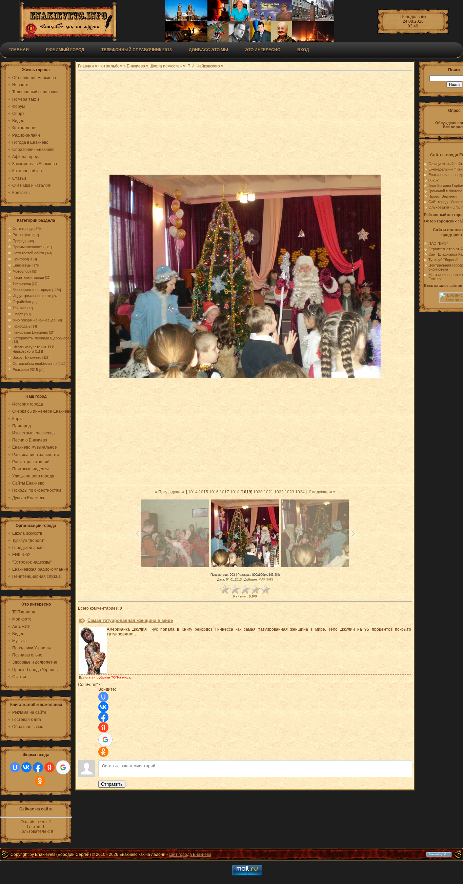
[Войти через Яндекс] (49, 767)
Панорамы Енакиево (30, 332)
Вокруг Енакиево (27, 357)
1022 (279, 492)
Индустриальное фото (32, 296)
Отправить (112, 784)
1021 (268, 492)
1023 (289, 492)
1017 (224, 492)
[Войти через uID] (15, 767)
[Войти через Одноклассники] (40, 781)
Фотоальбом (110, 66)
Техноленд (22, 283)
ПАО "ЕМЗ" (438, 243)
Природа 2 (22, 326)
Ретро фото (23, 235)
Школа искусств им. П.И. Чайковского (184, 66)
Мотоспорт (22, 271)
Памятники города (28, 277)
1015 (203, 492)
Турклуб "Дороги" (443, 260)
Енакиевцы (22, 265)
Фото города (23, 229)
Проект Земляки (442, 196)
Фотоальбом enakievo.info (35, 363)
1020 (258, 492)
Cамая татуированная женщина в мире (130, 620)
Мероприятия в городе (32, 290)
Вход (303, 49)
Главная (18, 49)
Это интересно (262, 49)
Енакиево (136, 66)
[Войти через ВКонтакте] (26, 767)
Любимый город (65, 49)
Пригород (21, 259)
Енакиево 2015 (25, 370)
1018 (235, 492)
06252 (433, 180)
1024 (300, 492)
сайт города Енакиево (190, 854)
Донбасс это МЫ (208, 49)
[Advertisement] (245, 123)
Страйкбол (22, 302)
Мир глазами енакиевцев (34, 320)
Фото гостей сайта (28, 253)
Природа (20, 241)
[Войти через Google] (63, 767)
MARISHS (266, 579)
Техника (19, 308)
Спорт (18, 314)
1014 (193, 492)
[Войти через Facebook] (38, 767)
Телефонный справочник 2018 (136, 49)
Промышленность (28, 247)
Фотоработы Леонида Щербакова (41, 338)
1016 (214, 492)
